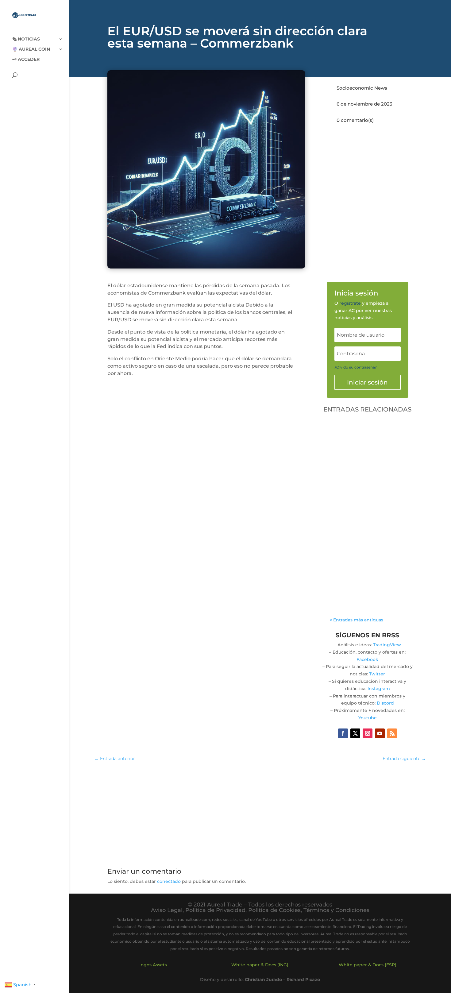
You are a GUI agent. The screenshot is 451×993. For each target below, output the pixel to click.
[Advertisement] (260, 812)
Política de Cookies (274, 910)
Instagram (379, 688)
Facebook (367, 659)
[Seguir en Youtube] (380, 733)
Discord (385, 703)
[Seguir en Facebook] (343, 733)
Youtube (367, 718)
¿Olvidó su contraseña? (355, 367)
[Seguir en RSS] (392, 733)
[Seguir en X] (355, 733)
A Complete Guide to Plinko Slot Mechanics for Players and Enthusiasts (366, 517)
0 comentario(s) (355, 120)
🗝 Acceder (26, 59)
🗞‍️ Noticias (26, 39)
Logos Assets (152, 965)
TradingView (387, 644)
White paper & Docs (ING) (259, 965)
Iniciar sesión (367, 382)
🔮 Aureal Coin (31, 49)
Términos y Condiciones (336, 910)
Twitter (377, 674)
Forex (342, 542)
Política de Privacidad (215, 910)
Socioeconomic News (362, 88)
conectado (169, 881)
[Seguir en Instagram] (367, 733)
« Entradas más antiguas (356, 620)
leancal (352, 535)
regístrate (350, 303)
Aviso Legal (167, 910)
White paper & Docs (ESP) (367, 965)
